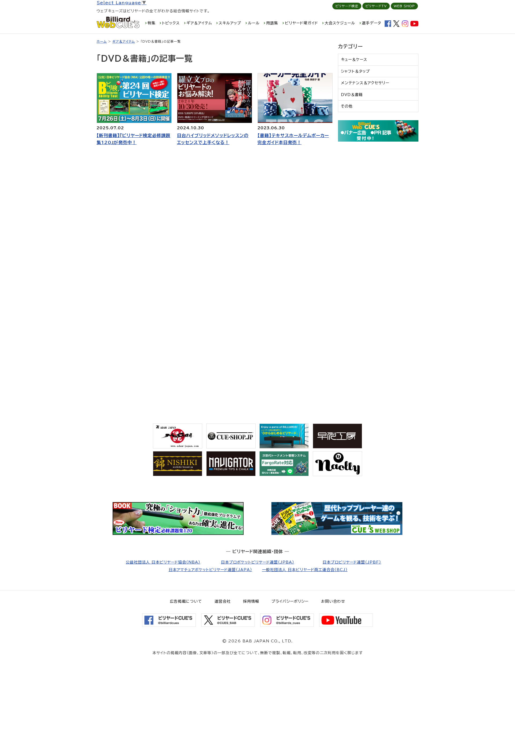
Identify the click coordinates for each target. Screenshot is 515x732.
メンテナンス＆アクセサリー (365, 83)
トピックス (171, 23)
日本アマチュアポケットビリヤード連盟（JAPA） (210, 570)
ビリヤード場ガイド (301, 23)
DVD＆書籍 (352, 95)
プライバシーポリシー (289, 601)
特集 (152, 23)
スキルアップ (230, 23)
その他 (347, 106)
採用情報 (251, 601)
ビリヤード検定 (346, 6)
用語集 (272, 23)
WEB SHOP (404, 6)
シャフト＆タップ (355, 71)
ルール (254, 23)
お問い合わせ (333, 601)
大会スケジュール (340, 23)
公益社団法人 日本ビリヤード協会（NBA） (163, 562)
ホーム (102, 41)
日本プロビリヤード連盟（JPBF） (352, 562)
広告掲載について (186, 601)
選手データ (371, 23)
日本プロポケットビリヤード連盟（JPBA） (257, 562)
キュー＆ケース (354, 59)
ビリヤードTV (376, 6)
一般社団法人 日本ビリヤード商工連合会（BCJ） (305, 570)
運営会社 (223, 601)
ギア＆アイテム (199, 23)
